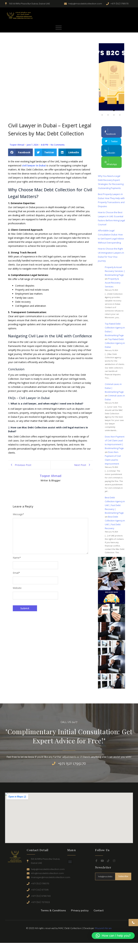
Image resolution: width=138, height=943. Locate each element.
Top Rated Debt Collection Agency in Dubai (115, 343)
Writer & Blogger (51, 480)
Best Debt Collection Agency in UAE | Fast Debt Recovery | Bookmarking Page (115, 505)
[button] (20, 152)
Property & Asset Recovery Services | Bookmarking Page (115, 271)
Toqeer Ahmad (50, 476)
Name (17, 557)
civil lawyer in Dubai (34, 165)
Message (18, 514)
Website (17, 588)
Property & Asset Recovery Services (112, 282)
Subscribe (123, 876)
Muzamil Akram (103, 928)
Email (16, 572)
